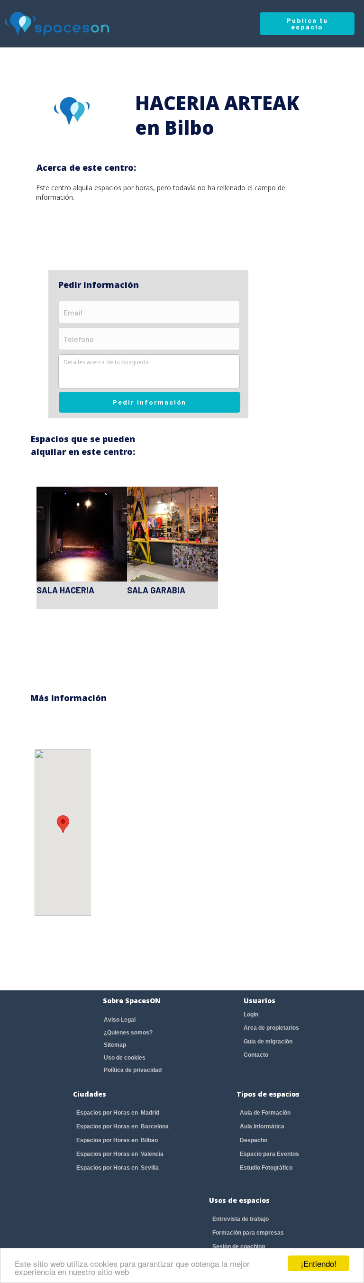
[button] (63, 824)
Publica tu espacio (307, 23)
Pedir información (149, 402)
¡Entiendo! (319, 1263)
